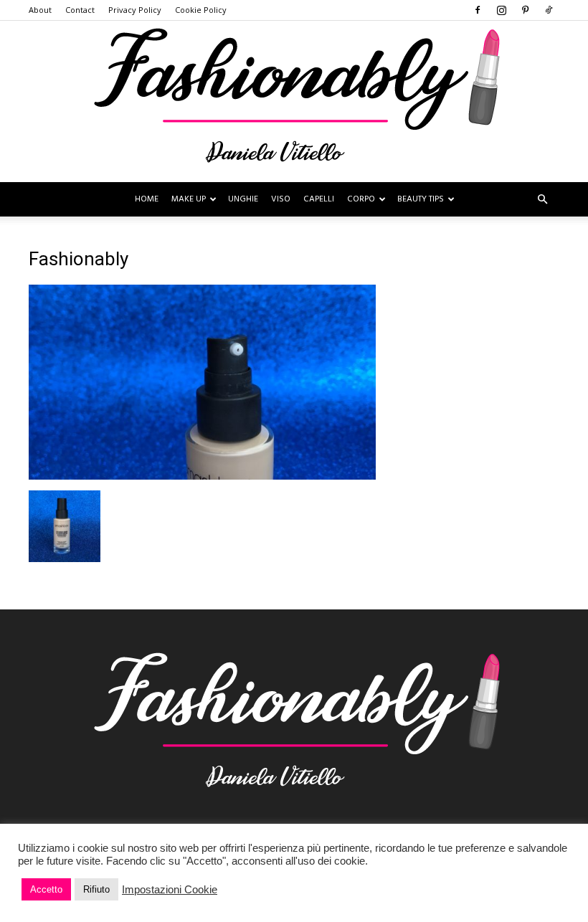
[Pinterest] (525, 10)
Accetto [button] (46, 889)
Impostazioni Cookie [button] (169, 889)
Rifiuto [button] (96, 889)
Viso (280, 199)
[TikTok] (548, 10)
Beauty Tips (420, 199)
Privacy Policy (134, 9)
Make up (188, 199)
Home (146, 199)
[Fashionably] (294, 101)
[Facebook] (477, 10)
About (40, 9)
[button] (542, 199)
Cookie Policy (201, 9)
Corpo (361, 199)
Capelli (318, 199)
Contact (80, 9)
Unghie (243, 199)
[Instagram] (501, 10)
